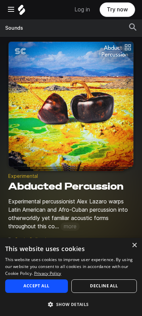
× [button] (134, 245)
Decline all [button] (104, 286)
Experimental (23, 176)
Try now (117, 9)
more (70, 226)
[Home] (21, 11)
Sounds (14, 28)
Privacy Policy (47, 273)
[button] (71, 304)
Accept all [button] (36, 286)
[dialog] (71, 277)
